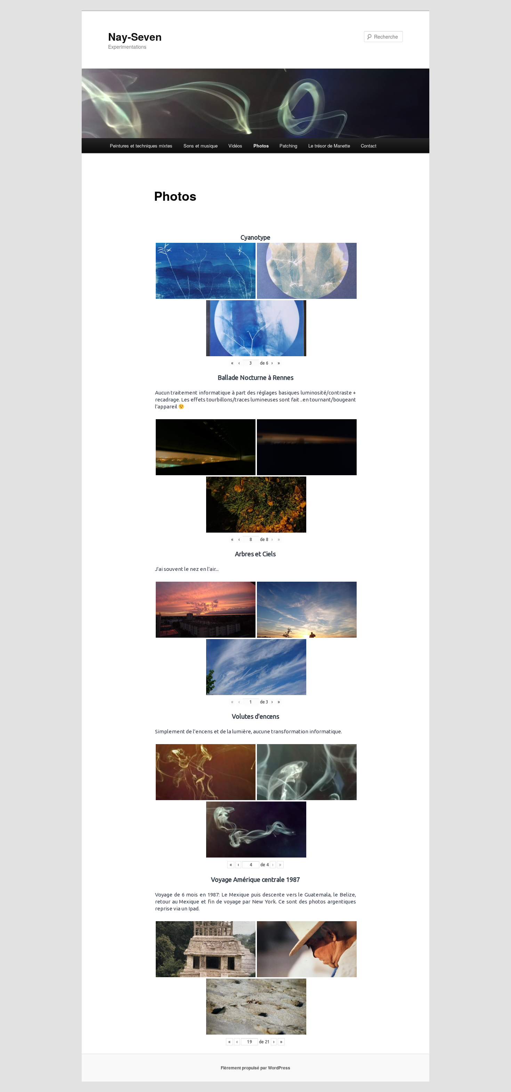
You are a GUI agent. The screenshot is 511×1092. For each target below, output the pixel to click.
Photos (261, 145)
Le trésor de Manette (329, 145)
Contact (368, 145)
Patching (288, 145)
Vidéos (235, 145)
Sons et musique (201, 145)
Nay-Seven (135, 36)
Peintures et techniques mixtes (141, 145)
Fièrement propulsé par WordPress (255, 1068)
